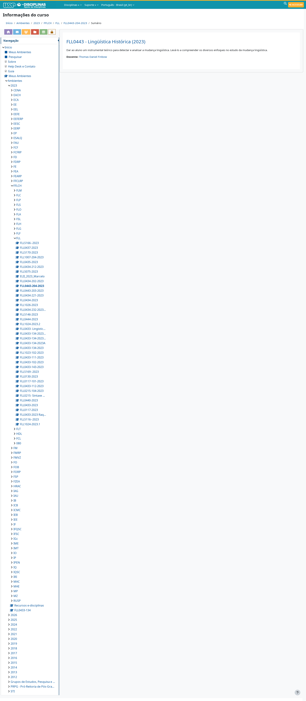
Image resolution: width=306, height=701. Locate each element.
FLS (18, 205)
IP (14, 558)
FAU (16, 143)
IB (14, 500)
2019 (14, 644)
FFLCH (48, 23)
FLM (19, 190)
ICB (15, 505)
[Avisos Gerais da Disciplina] (17, 32)
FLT (18, 429)
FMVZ (17, 458)
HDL (19, 434)
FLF (18, 233)
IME (16, 543)
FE (14, 167)
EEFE (16, 114)
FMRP (17, 453)
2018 (14, 648)
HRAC (17, 486)
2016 (14, 658)
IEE (15, 520)
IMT (16, 548)
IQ (15, 567)
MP (15, 591)
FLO (18, 209)
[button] (285, 4)
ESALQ (17, 138)
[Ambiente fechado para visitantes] (52, 32)
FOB (16, 467)
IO (15, 553)
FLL (57, 23)
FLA (18, 214)
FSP (15, 477)
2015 (14, 663)
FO (15, 462)
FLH (18, 224)
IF (14, 524)
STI (13, 691)
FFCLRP (18, 181)
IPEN (16, 562)
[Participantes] (26, 32)
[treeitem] (30, 369)
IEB (15, 515)
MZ (15, 596)
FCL (18, 438)
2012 (14, 677)
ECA (16, 100)
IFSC (16, 534)
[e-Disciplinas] (30, 4)
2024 (14, 624)
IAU (15, 496)
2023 (36, 23)
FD (15, 157)
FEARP (17, 176)
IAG (15, 491)
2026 (14, 615)
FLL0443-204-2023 (75, 23)
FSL (18, 219)
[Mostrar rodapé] (297, 692)
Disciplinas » (71, 5)
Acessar (297, 4)
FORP (17, 472)
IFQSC (17, 529)
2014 (14, 667)
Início (9, 23)
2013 (14, 672)
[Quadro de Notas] (43, 32)
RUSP (17, 601)
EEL (15, 109)
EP (15, 133)
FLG (18, 229)
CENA (17, 90)
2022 (14, 629)
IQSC (16, 572)
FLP (18, 200)
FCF (15, 147)
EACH (17, 95)
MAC (16, 582)
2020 (14, 639)
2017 (14, 653)
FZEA (16, 481)
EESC (16, 124)
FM (15, 448)
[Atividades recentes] (35, 32)
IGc (15, 539)
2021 (14, 634)
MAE (16, 586)
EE (15, 105)
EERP (16, 128)
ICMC (17, 510)
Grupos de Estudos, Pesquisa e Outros (33, 682)
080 (18, 443)
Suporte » (90, 5)
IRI (15, 577)
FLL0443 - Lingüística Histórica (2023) (105, 42)
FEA (15, 171)
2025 (14, 620)
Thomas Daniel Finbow (93, 56)
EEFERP (18, 119)
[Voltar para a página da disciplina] (8, 32)
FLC (18, 195)
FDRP (17, 162)
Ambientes (23, 23)
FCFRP (17, 152)
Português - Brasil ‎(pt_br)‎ (116, 5)
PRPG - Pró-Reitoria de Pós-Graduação (33, 686)
